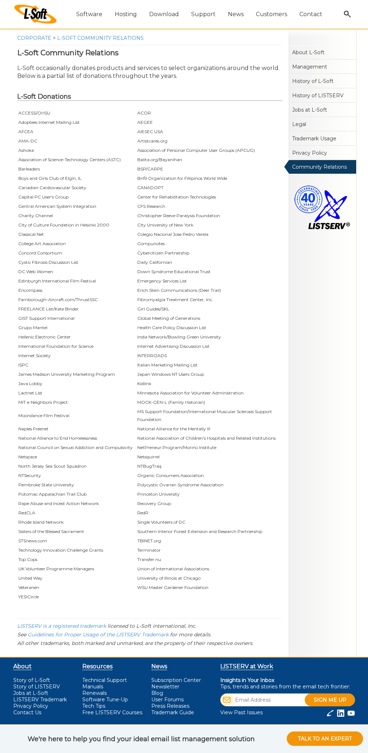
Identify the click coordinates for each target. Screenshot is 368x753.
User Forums (167, 699)
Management (309, 67)
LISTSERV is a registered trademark (61, 626)
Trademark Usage (314, 138)
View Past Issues (241, 712)
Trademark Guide (172, 712)
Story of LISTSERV (36, 686)
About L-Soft (308, 52)
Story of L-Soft (31, 680)
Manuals (92, 686)
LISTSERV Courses (112, 712)
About (22, 666)
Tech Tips (93, 706)
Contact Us (27, 712)
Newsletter (165, 686)
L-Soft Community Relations (100, 38)
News (159, 666)
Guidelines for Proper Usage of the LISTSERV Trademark (98, 634)
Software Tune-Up (105, 699)
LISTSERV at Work (246, 666)
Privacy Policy (309, 153)
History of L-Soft (313, 81)
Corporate (34, 38)
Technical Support (104, 680)
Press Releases (170, 706)
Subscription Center (176, 680)
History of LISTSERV (318, 95)
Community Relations (319, 167)
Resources (97, 666)
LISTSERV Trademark (40, 699)
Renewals (94, 693)
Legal (299, 124)
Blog (157, 693)
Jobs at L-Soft (309, 110)
